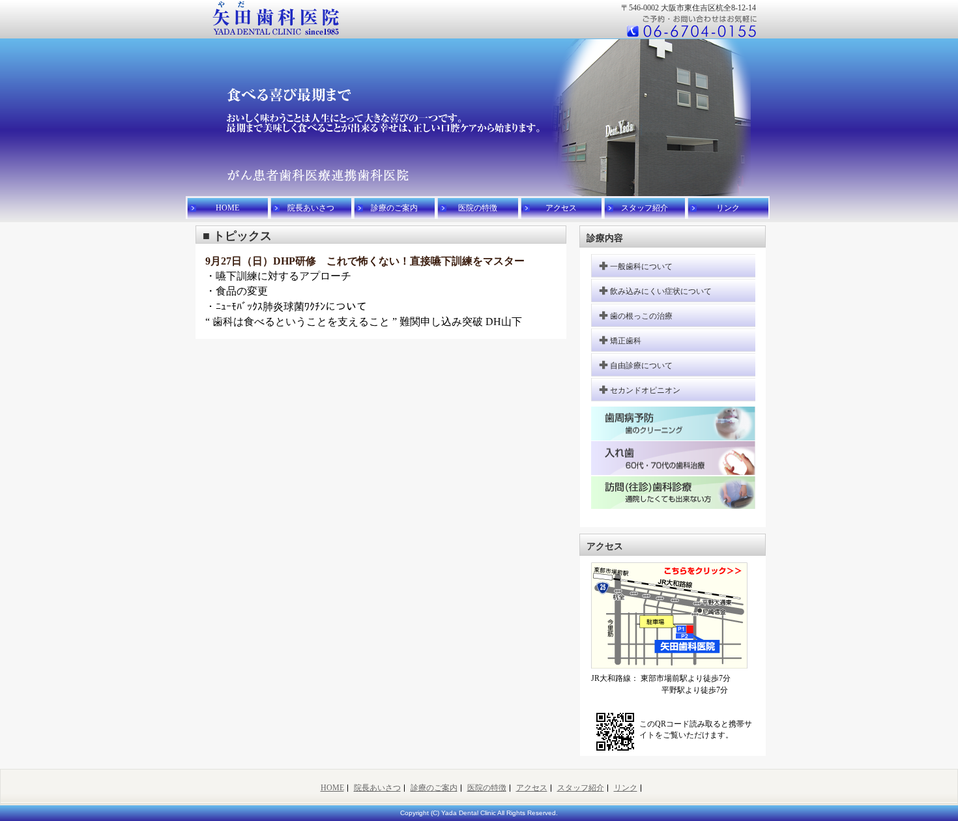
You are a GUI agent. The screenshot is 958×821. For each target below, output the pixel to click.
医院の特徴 (477, 207)
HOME (227, 207)
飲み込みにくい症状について (661, 291)
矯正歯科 (625, 340)
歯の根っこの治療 (641, 316)
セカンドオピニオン (645, 390)
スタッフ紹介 (644, 207)
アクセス (561, 207)
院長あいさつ (310, 207)
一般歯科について (641, 266)
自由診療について (641, 365)
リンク (728, 207)
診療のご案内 (394, 207)
